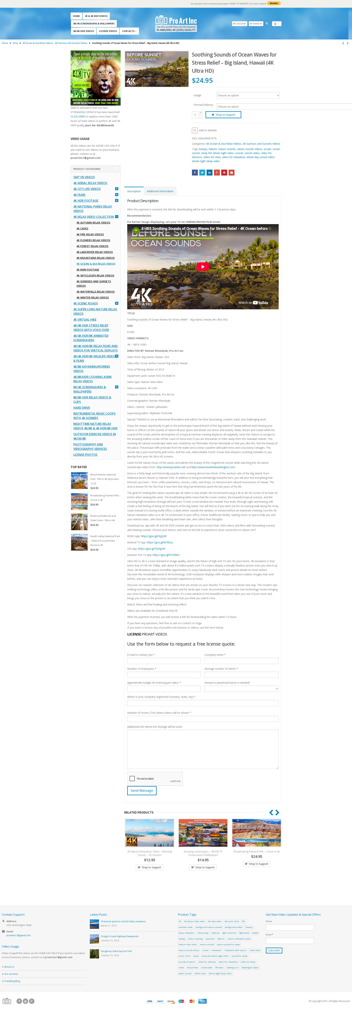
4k (180, 921)
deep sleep (203, 932)
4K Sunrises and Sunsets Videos (261, 143)
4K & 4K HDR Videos (96, 16)
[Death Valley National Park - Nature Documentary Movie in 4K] (79, 542)
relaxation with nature (235, 950)
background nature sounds (209, 927)
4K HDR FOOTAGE (85, 201)
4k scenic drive (232, 921)
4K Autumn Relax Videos (93, 222)
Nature (213, 149)
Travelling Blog (12, 981)
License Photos (85, 455)
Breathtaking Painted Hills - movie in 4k (105, 498)
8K (243, 921)
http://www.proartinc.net (171, 467)
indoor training (195, 938)
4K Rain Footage (87, 269)
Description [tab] (134, 191)
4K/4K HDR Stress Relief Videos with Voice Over (91, 327)
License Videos (108, 31)
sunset (239, 153)
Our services (11, 973)
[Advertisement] (96, 612)
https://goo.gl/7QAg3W (151, 548)
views (181, 967)
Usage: (198, 95)
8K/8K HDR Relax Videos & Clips (92, 399)
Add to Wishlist (208, 130)
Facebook (195, 172)
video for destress (206, 961)
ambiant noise (185, 927)
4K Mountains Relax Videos (95, 258)
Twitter (202, 172)
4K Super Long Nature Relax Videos (95, 311)
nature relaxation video (239, 938)
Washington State (250, 967)
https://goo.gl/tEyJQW (153, 536)
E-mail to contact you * (141, 654)
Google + (217, 172)
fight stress (244, 932)
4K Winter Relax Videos (92, 297)
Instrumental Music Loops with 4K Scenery (94, 416)
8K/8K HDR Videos (83, 31)
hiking (182, 938)
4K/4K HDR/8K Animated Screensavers (91, 338)
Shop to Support (225, 114)
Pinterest (224, 172)
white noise (200, 973)
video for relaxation (233, 157)
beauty (203, 149)
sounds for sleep (239, 956)
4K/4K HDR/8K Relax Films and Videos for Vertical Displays (95, 348)
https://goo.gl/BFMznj (160, 542)
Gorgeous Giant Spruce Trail (116, 951)
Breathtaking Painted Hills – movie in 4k (256, 851)
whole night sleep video (206, 161)
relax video (255, 950)
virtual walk (206, 967)
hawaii (255, 932)
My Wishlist (256, 23)
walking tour (233, 967)
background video (234, 927)
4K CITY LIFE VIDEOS (87, 189)
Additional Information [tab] (160, 191)
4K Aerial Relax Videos (90, 183)
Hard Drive (81, 408)
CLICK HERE (78, 116)
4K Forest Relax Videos (92, 246)
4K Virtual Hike (84, 320)
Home (76, 16)
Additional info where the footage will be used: (154, 726)
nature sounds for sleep (228, 944)
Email (231, 172)
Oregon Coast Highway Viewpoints (120, 936)
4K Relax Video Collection (93, 217)
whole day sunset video (260, 157)
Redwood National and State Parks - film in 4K (103, 518)
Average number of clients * (221, 668)
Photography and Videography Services (90, 446)
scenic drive (184, 956)
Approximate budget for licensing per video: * (154, 682)
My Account (239, 23)
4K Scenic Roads (85, 303)
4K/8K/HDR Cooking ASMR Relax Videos (92, 379)
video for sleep (248, 961)
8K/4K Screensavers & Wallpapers (93, 23)
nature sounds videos (249, 149)
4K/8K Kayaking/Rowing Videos (91, 369)
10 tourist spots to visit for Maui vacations (123, 921)
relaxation (216, 950)
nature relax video (188, 944)
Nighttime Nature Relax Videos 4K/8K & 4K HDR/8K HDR (95, 426)
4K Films (79, 195)
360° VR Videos (84, 177)
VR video (219, 967)
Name (269, 921)
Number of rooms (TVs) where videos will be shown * (159, 712)
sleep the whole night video (217, 153)
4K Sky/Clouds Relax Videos (95, 275)
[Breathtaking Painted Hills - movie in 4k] (79, 501)
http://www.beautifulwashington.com (213, 467)
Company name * (215, 654)
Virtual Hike (192, 967)
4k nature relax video (194, 921)
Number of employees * (141, 668)
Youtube (25, 1001)
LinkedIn (209, 172)
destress (215, 932)
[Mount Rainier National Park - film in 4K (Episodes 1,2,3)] (79, 480)
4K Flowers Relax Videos (93, 240)
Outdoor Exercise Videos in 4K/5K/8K (94, 436)
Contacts (128, 31)
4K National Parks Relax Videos (92, 208)
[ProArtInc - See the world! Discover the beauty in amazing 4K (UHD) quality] (176, 23)
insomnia (210, 938)
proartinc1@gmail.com (18, 935)
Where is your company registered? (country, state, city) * (161, 696)
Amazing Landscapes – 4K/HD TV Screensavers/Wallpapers (203, 853)
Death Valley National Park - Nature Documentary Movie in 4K (105, 541)
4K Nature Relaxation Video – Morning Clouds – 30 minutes (149, 853)
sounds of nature (187, 961)
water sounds (185, 973)
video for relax (212, 157)
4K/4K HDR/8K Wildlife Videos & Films (94, 358)
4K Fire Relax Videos (90, 234)
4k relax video (215, 921)
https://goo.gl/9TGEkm (166, 555)
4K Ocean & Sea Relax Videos (223, 143)
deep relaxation (186, 932)
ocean (267, 149)
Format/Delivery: (203, 105)
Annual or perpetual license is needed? (227, 682)
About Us (9, 966)
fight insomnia (229, 932)
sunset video (252, 153)
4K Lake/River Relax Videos (94, 252)
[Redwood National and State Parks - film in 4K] (79, 522)
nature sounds (226, 149)
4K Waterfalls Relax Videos (95, 291)
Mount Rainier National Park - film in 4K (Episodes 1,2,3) (104, 479)
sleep (196, 956)
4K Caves (82, 228)
